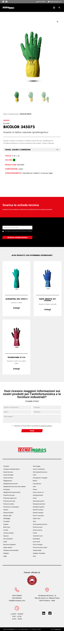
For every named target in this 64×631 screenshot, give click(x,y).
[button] (59, 7)
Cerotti (35, 533)
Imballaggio (6, 518)
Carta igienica (37, 483)
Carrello (5, 530)
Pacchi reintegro (37, 544)
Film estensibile (8, 539)
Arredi (34, 498)
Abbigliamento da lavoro (10, 483)
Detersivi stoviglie (38, 512)
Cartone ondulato (8, 533)
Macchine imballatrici (9, 544)
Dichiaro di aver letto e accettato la (33, 426)
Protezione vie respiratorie (11, 507)
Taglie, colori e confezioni (17, 149)
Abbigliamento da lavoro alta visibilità (14, 486)
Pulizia (35, 489)
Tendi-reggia (36, 466)
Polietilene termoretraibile (10, 550)
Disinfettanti (36, 539)
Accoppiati (6, 521)
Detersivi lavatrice (38, 509)
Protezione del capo (9, 501)
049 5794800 (17, 595)
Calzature (6, 466)
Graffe (5, 541)
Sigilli (5, 556)
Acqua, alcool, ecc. (38, 492)
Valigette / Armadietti (39, 553)
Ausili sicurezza (37, 530)
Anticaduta (6, 489)
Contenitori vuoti (37, 536)
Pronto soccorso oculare (40, 547)
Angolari (5, 524)
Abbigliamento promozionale (11, 492)
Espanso (6, 536)
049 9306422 (17, 598)
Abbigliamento (7, 480)
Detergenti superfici (38, 507)
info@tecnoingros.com (17, 600)
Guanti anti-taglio (8, 475)
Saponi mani (36, 518)
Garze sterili (36, 541)
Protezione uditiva (8, 504)
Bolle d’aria (6, 527)
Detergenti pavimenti (39, 504)
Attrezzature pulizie (38, 501)
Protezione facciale (9, 495)
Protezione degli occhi (9, 498)
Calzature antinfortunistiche (11, 469)
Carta (34, 475)
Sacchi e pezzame (38, 515)
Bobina (35, 480)
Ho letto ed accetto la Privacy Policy (18, 231)
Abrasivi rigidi (7, 515)
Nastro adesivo (7, 547)
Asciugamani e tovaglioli (40, 478)
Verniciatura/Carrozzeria (40, 472)
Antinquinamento (38, 495)
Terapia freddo (37, 550)
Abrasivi (5, 509)
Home (5, 114)
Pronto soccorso (37, 527)
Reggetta (6, 553)
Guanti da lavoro (13, 114)
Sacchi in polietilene (39, 469)
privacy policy (46, 426)
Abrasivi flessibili (8, 512)
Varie (34, 486)
